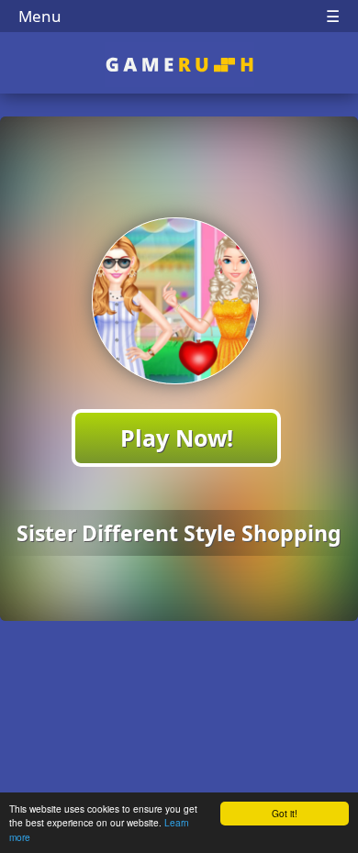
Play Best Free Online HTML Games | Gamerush (179, 64)
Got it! (284, 813)
